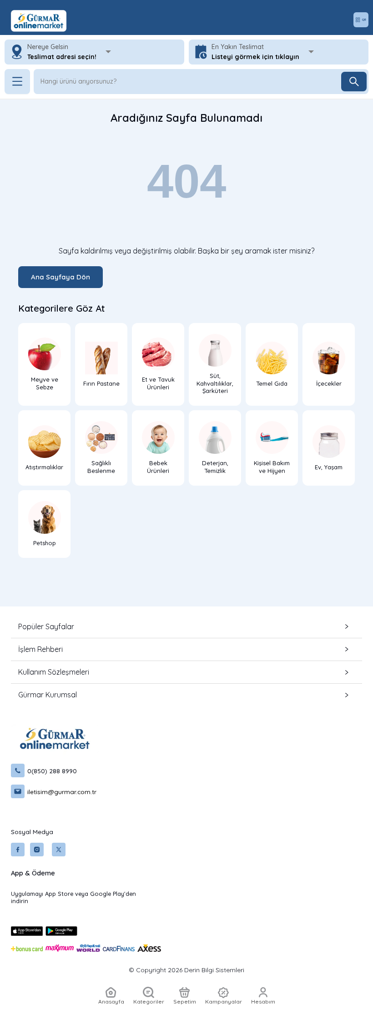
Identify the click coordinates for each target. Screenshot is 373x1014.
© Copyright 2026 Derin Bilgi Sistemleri (186, 970)
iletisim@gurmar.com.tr (61, 791)
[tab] (186, 627)
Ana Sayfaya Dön (60, 277)
